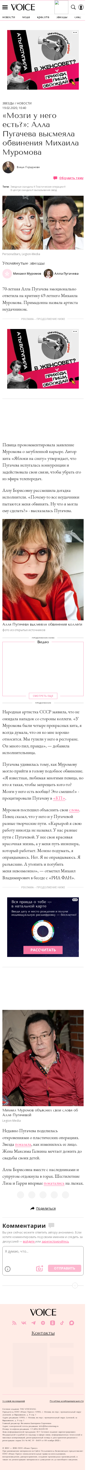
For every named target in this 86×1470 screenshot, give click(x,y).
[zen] (43, 1323)
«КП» (59, 798)
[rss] (14, 1323)
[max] (71, 1323)
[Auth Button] (81, 7)
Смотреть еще (43, 696)
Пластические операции (50, 186)
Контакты (43, 1333)
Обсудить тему (71, 178)
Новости (24, 103)
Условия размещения (13, 1401)
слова (74, 810)
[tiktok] (62, 1323)
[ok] (52, 1323)
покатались (54, 1183)
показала (23, 1144)
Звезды (8, 103)
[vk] (24, 1323)
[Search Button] (73, 7)
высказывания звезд (45, 190)
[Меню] (5, 7)
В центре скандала (21, 190)
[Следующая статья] (43, 1285)
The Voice (23, 7)
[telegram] (33, 1323)
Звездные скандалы (22, 186)
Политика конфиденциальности (67, 1401)
